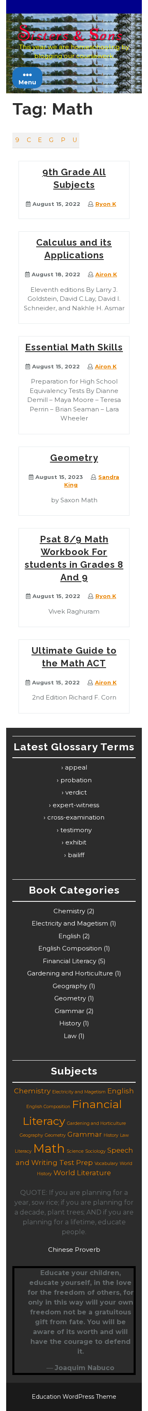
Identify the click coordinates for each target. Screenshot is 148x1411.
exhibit (75, 842)
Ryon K (105, 204)
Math (49, 1148)
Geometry (74, 457)
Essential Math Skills (74, 347)
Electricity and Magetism (70, 923)
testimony (76, 830)
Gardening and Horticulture (70, 973)
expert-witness (76, 805)
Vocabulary (106, 1163)
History (70, 1023)
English (69, 936)
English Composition (70, 948)
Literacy (23, 1151)
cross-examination (75, 817)
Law (70, 1036)
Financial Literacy (69, 961)
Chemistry (69, 911)
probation (76, 780)
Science (75, 1151)
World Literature (82, 1173)
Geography (70, 986)
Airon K (106, 274)
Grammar (69, 1011)
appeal (76, 767)
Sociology (95, 1151)
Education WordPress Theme (74, 1396)
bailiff (76, 855)
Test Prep (76, 1162)
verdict (76, 792)
